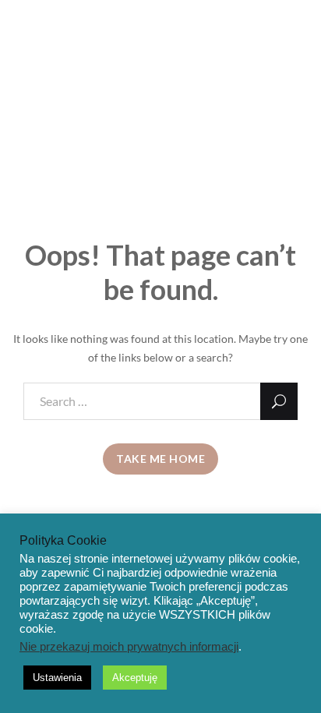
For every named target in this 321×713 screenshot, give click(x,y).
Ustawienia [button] (57, 677)
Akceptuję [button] (134, 677)
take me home (160, 458)
